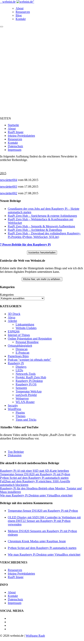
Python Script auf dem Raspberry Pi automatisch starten (34, 477)
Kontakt (21, 19)
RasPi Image (15, 132)
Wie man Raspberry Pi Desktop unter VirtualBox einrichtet (36, 495)
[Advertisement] (42, 71)
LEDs (19, 370)
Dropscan (22, 349)
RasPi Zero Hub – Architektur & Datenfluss (35, 229)
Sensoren (21, 388)
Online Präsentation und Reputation (30, 338)
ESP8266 (14, 331)
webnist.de (9, 1)
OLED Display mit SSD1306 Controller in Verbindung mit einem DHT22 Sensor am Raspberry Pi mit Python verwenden (44, 521)
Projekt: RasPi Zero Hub (31, 377)
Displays (21, 366)
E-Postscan (22, 352)
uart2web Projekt (26, 395)
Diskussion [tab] (14, 455)
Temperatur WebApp (29, 391)
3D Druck (14, 314)
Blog (19, 15)
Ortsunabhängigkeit (20, 345)
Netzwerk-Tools (26, 373)
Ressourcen (23, 12)
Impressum (14, 149)
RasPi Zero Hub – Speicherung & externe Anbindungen (42, 215)
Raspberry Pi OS (26, 384)
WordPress (14, 409)
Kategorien (7, 294)
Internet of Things (19, 335)
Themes (20, 416)
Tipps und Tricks (26, 419)
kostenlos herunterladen (42, 252)
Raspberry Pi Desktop (29, 380)
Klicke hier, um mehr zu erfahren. (42, 279)
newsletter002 (8, 193)
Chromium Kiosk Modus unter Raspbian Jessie (37, 541)
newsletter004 (8, 180)
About (19, 8)
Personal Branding (27, 342)
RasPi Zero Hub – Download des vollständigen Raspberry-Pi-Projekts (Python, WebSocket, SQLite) (44, 235)
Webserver (22, 398)
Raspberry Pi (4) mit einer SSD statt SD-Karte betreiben (34, 470)
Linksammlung (25, 324)
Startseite (13, 125)
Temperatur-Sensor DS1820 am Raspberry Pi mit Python (35, 474)
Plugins (20, 412)
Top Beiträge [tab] (16, 451)
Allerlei (12, 321)
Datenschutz (15, 146)
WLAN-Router (25, 402)
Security (13, 405)
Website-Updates (26, 328)
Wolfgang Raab (35, 635)
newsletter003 (8, 186)
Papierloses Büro (18, 356)
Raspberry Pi (16, 363)
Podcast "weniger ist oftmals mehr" (29, 359)
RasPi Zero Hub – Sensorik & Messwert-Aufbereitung (41, 226)
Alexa (11, 317)
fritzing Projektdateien (21, 135)
